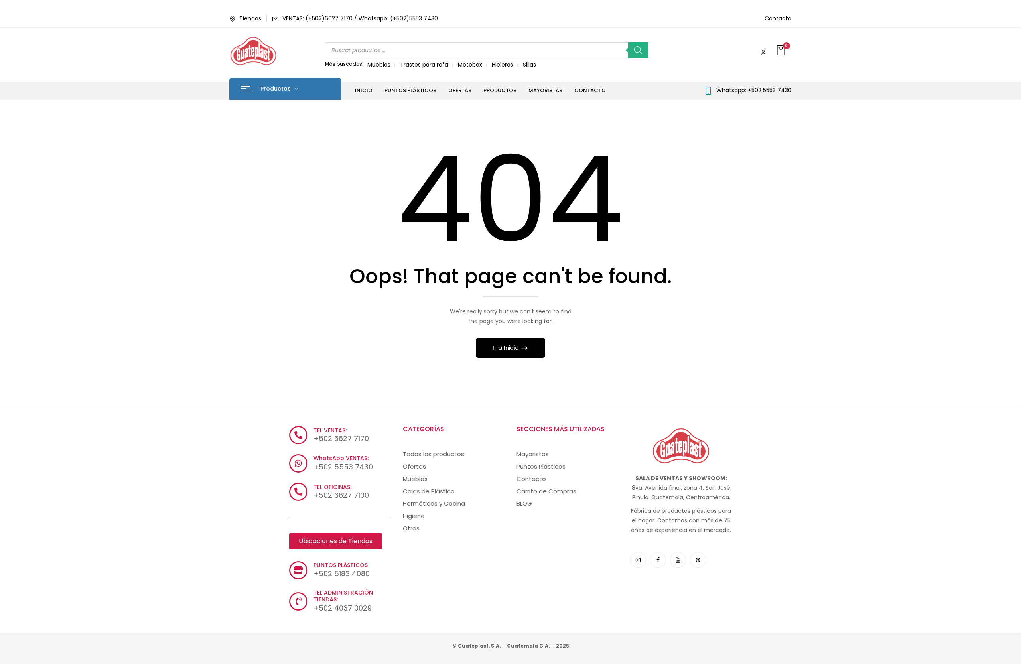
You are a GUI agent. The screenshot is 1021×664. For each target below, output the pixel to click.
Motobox (470, 65)
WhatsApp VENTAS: (341, 458)
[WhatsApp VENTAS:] (298, 463)
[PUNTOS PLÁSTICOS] (298, 570)
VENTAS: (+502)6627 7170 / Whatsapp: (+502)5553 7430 (360, 18)
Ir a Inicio (506, 348)
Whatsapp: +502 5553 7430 (754, 90)
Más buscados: (344, 64)
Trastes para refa (424, 65)
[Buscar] (638, 50)
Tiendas (250, 18)
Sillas (529, 65)
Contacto (778, 18)
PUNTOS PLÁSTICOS (340, 565)
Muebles (378, 65)
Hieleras (502, 65)
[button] (782, 51)
